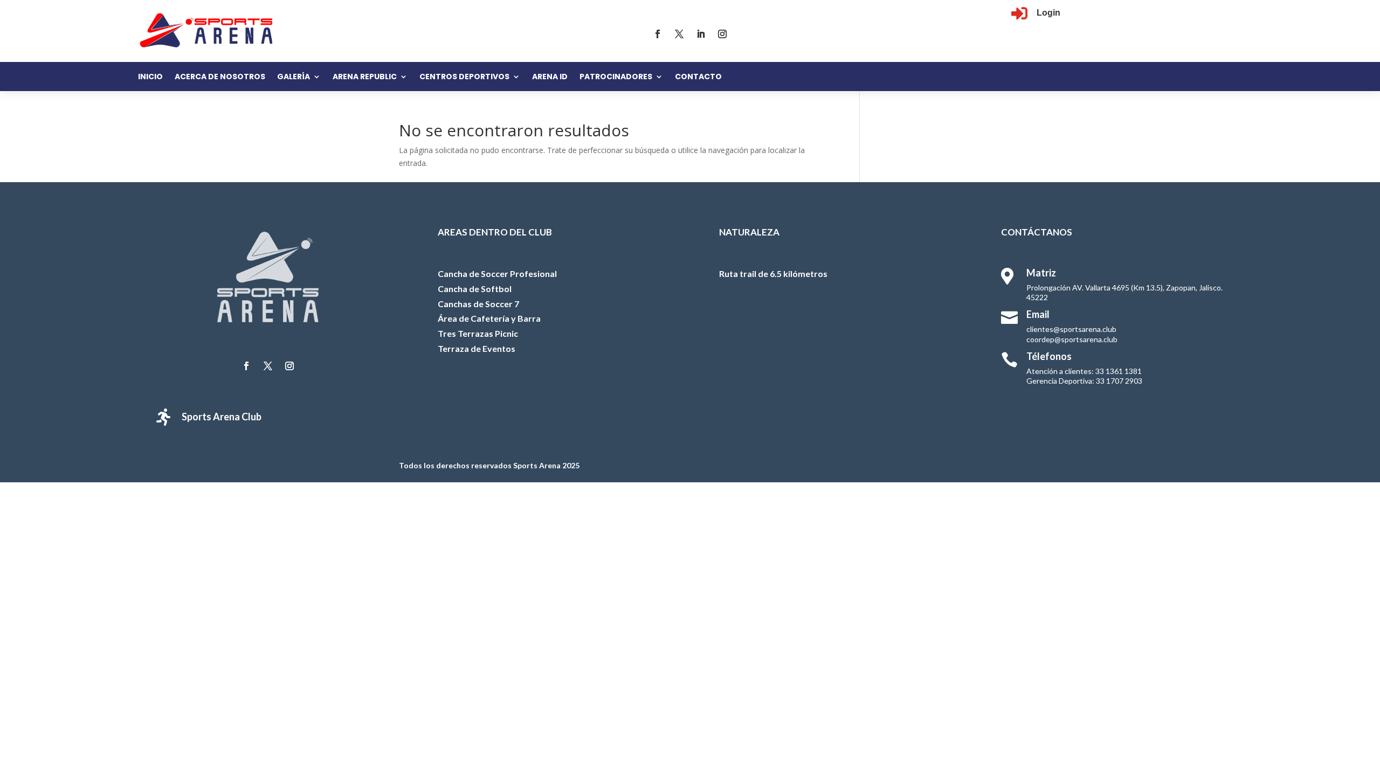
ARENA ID (550, 77)
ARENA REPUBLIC (365, 77)
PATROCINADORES (615, 77)
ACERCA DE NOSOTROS (220, 77)
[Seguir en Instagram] (722, 34)
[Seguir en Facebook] (657, 34)
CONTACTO (698, 77)
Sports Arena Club (221, 416)
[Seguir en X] (679, 34)
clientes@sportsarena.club (1071, 329)
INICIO (150, 77)
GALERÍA (293, 77)
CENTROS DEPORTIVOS (464, 77)
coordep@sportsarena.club (1071, 339)
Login (1048, 12)
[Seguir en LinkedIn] (700, 34)
